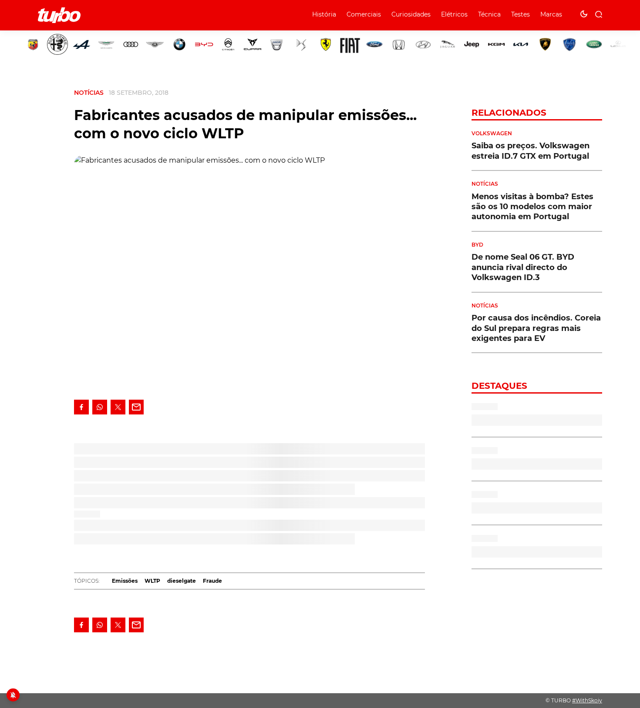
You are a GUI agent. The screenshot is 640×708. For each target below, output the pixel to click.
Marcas (551, 14)
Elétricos (454, 14)
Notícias (89, 93)
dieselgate (181, 581)
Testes (520, 14)
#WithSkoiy (587, 700)
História (324, 14)
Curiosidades (411, 14)
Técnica (489, 14)
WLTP (152, 581)
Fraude (212, 581)
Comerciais (364, 14)
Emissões (125, 581)
